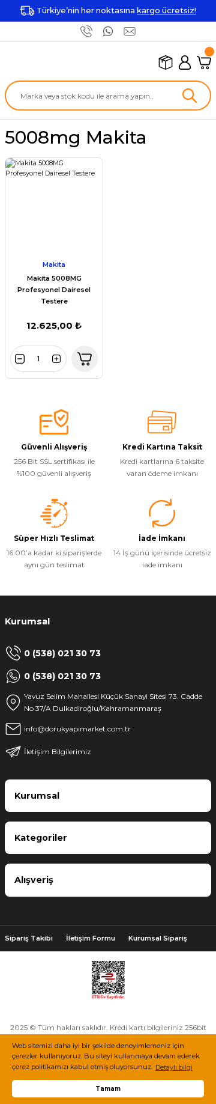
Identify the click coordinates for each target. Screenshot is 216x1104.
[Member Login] (185, 62)
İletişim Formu (90, 938)
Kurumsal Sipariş (157, 938)
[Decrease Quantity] (19, 359)
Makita (54, 264)
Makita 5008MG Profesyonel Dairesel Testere (54, 289)
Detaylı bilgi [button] (174, 1067)
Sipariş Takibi (29, 938)
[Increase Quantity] (58, 359)
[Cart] (204, 62)
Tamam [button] (108, 1088)
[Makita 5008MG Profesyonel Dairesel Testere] (54, 206)
